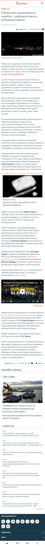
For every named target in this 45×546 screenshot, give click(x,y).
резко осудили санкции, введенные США (18, 315)
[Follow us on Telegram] (27, 522)
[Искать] (38, 543)
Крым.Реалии (13, 285)
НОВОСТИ (8, 426)
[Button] (21, 29)
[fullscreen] (42, 301)
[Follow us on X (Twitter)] (8, 522)
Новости (5, 9)
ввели (25, 270)
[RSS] (37, 522)
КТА (17, 543)
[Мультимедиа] (7, 543)
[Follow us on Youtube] (13, 522)
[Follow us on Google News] (23, 522)
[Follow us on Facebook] (3, 522)
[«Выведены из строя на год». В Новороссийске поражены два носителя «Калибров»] (22, 392)
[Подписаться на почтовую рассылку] (8, 526)
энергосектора (20, 275)
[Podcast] (3, 526)
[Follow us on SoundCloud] (32, 522)
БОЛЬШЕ (39, 509)
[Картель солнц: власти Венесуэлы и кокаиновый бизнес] (22, 186)
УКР (27, 543)
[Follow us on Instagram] (18, 522)
